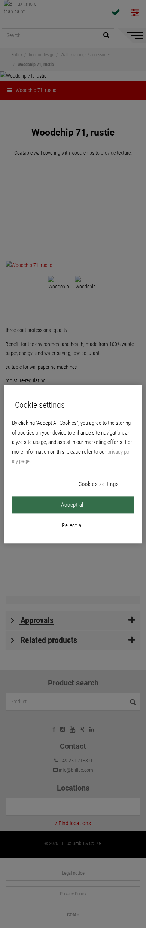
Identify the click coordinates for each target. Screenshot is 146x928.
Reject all (73, 525)
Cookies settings (99, 484)
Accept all (73, 504)
